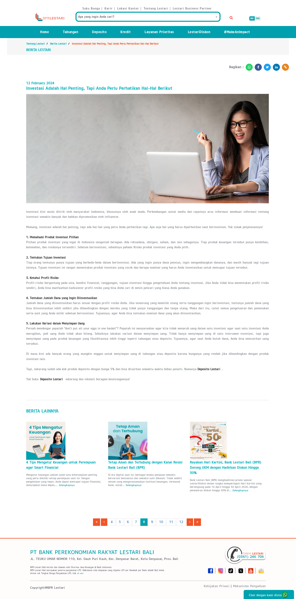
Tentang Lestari (35, 43)
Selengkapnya (67, 485)
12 (181, 522)
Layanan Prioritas (159, 32)
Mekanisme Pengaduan (249, 586)
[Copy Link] (284, 66)
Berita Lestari (58, 43)
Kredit (125, 32)
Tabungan (70, 32)
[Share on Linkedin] (275, 66)
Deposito (99, 32)
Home (44, 32)
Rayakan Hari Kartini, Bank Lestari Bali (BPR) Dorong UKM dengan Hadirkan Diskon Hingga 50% (225, 467)
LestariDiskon (199, 32)
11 (171, 522)
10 (161, 522)
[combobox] (148, 17)
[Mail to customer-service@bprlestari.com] (261, 569)
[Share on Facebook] (257, 66)
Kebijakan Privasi (216, 586)
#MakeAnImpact (237, 32)
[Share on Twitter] (266, 66)
